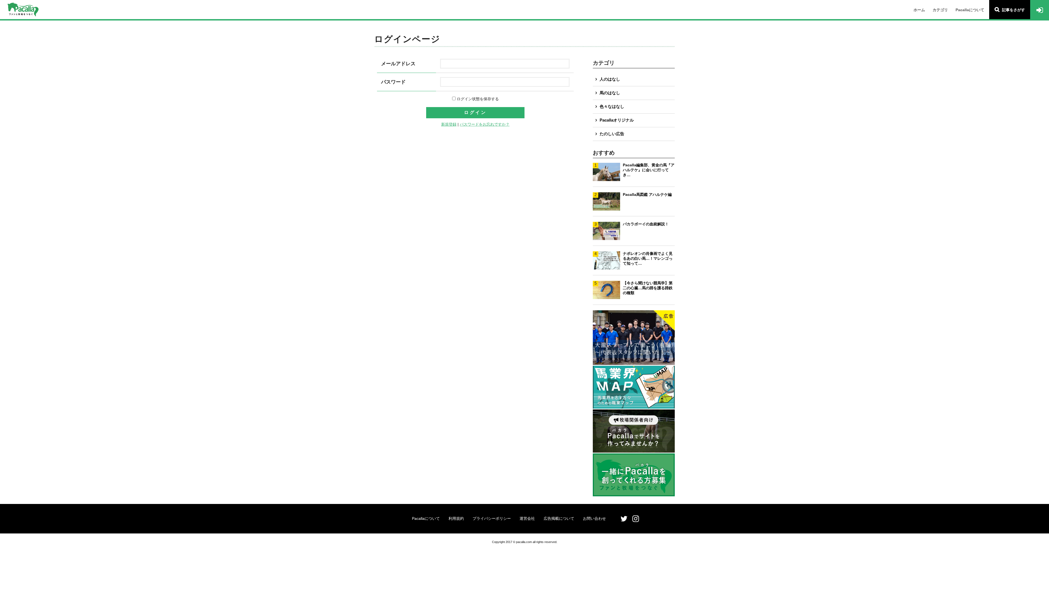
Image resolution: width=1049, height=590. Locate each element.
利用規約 (456, 518)
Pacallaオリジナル (617, 120)
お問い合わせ (594, 518)
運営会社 (527, 518)
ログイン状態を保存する (477, 99)
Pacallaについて (970, 10)
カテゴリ (940, 10)
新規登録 (448, 124)
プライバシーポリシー (492, 518)
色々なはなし (612, 106)
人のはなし (610, 79)
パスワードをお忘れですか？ (484, 124)
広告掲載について (559, 518)
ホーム (919, 10)
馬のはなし (610, 92)
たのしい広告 (612, 133)
